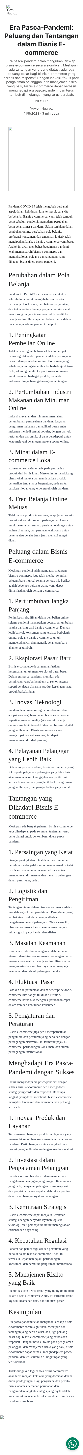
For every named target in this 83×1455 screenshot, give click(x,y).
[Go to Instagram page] (12, 1428)
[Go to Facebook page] (49, 1428)
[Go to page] (61, 1428)
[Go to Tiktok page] (25, 1428)
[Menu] (74, 10)
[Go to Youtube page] (37, 1428)
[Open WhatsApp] (72, 1443)
